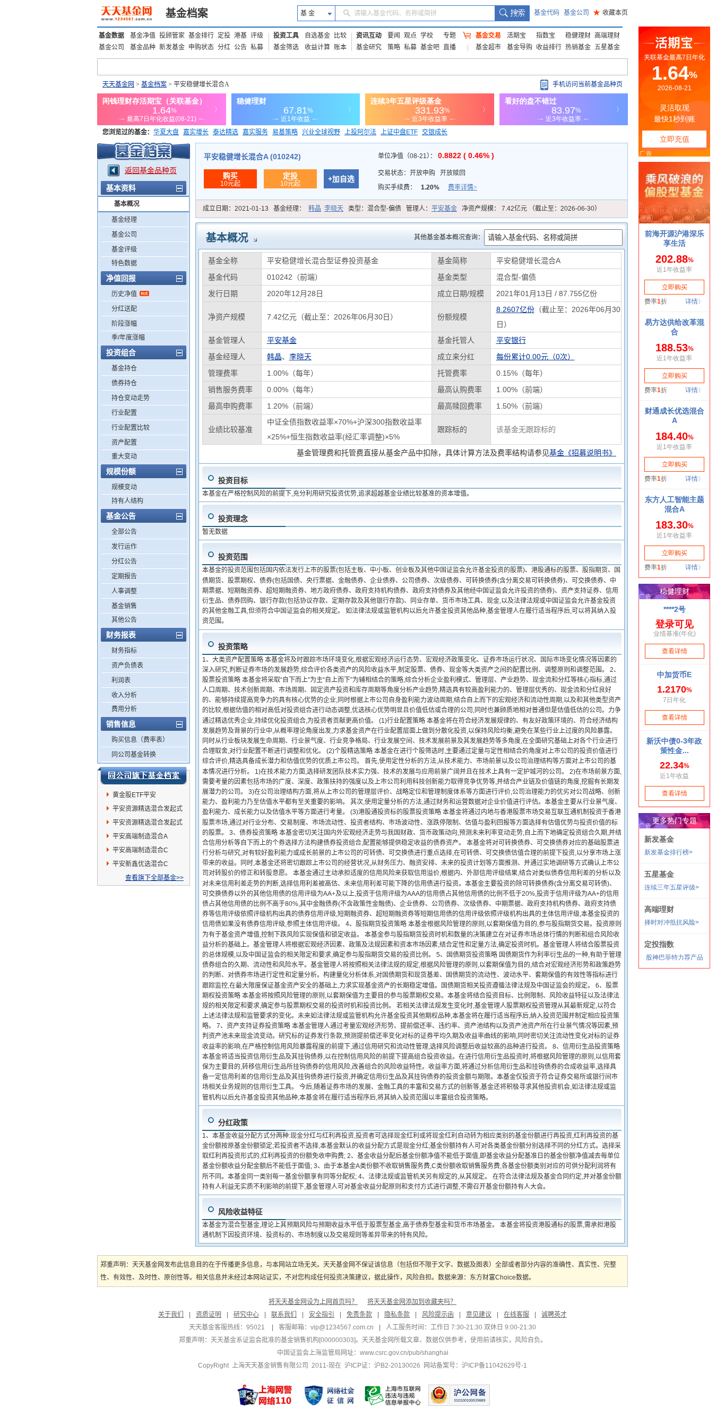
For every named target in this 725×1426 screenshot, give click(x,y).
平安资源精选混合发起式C (148, 824)
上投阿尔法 (360, 132)
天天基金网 (118, 84)
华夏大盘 (166, 132)
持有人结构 (127, 501)
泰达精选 (225, 132)
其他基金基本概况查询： (449, 237)
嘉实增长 (196, 132)
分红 (224, 47)
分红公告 (124, 561)
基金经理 (124, 219)
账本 (340, 47)
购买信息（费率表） (140, 740)
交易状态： (421, 173)
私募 (257, 47)
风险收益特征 (240, 1211)
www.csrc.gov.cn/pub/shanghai (404, 1352)
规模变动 (124, 487)
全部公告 (124, 531)
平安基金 (444, 208)
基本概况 (127, 204)
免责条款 (359, 1314)
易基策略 (285, 132)
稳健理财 (578, 35)
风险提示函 (438, 1314)
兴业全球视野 (321, 132)
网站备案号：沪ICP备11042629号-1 (475, 1365)
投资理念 (233, 518)
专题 (449, 35)
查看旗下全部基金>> (154, 877)
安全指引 (321, 1314)
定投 (224, 35)
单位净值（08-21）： (436, 156)
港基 (240, 35)
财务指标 (124, 650)
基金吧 (429, 47)
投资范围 (233, 556)
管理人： (431, 208)
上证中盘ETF (399, 132)
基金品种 (143, 47)
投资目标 (233, 480)
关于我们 (171, 1314)
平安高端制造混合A (140, 836)
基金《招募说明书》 (582, 452)
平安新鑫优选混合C (140, 864)
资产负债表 (127, 665)
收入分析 (124, 695)
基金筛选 (286, 47)
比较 (340, 35)
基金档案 (187, 13)
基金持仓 (124, 368)
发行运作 (124, 546)
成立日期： (236, 208)
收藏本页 (610, 12)
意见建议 (478, 1314)
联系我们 (284, 1314)
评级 (257, 35)
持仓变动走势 (130, 398)
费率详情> (462, 187)
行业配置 (124, 413)
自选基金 (317, 35)
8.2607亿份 (515, 309)
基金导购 (519, 47)
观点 (410, 35)
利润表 (121, 680)
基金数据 (111, 35)
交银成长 (434, 132)
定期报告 (124, 576)
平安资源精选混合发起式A (148, 810)
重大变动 (124, 456)
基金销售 (124, 606)
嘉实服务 (255, 132)
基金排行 (201, 35)
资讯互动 (369, 35)
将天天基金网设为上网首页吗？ (313, 1302)
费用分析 (124, 709)
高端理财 (607, 35)
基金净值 (143, 35)
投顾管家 (172, 35)
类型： (374, 208)
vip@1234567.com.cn (342, 1327)
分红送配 (124, 309)
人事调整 (124, 591)
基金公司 (576, 12)
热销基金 (578, 47)
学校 (426, 35)
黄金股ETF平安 (134, 795)
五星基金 (607, 47)
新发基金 (172, 47)
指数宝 (545, 35)
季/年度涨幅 (128, 337)
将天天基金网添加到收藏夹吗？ (411, 1302)
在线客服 (516, 1314)
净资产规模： (531, 208)
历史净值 (124, 294)
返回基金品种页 (151, 170)
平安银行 (511, 340)
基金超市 (488, 47)
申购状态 (201, 47)
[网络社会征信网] (329, 1395)
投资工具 (286, 35)
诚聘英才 (554, 1314)
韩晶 (314, 208)
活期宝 (516, 35)
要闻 (393, 35)
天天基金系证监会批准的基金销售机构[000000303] (283, 1340)
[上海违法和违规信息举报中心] (393, 1395)
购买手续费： (427, 187)
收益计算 (317, 47)
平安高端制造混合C (140, 850)
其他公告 (124, 620)
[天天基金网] (127, 13)
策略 (393, 47)
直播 (449, 47)
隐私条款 (397, 1314)
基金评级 (124, 249)
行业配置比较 (130, 427)
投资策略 (233, 646)
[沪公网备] (459, 1395)
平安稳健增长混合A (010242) (252, 156)
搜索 (512, 13)
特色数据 (124, 263)
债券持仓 (124, 383)
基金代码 (546, 12)
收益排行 (549, 47)
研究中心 (246, 1314)
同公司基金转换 (133, 754)
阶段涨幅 (124, 323)
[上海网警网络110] (265, 1395)
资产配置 (124, 442)
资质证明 (208, 1314)
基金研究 (369, 47)
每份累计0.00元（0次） (535, 356)
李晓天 (333, 208)
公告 (240, 47)
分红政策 (233, 1122)
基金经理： (308, 208)
